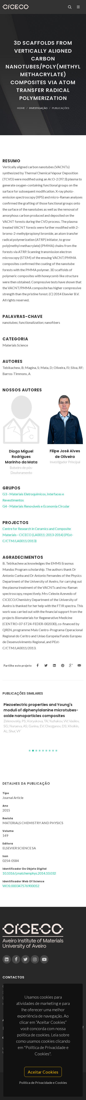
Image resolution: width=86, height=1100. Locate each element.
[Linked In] (7, 959)
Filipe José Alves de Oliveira (65, 453)
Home (21, 108)
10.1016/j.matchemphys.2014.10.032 (29, 873)
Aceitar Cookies (43, 1071)
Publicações (60, 108)
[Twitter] (25, 959)
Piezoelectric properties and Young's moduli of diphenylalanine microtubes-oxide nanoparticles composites (41, 710)
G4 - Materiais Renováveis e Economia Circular (36, 506)
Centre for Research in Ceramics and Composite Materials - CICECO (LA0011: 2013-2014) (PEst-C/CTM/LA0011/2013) (38, 535)
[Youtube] (44, 959)
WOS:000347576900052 (21, 886)
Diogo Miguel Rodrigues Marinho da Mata (21, 457)
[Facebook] (16, 959)
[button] (29, 750)
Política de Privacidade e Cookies (43, 1082)
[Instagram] (35, 959)
